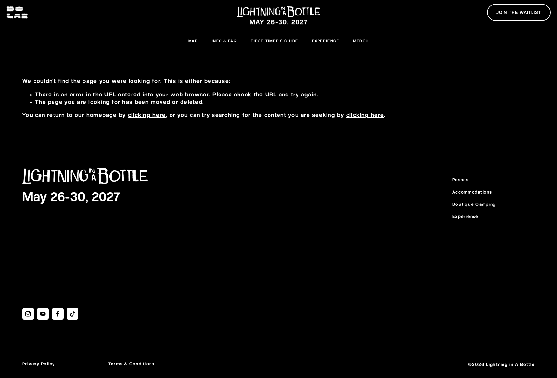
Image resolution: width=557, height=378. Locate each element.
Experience (325, 41)
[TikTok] (72, 314)
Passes (460, 180)
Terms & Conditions (131, 364)
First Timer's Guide (274, 41)
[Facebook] (58, 314)
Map (193, 41)
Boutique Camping (474, 204)
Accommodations (472, 192)
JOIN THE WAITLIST (518, 12)
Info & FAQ (224, 41)
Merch (361, 41)
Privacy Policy (38, 364)
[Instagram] (28, 314)
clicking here (147, 115)
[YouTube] (43, 314)
